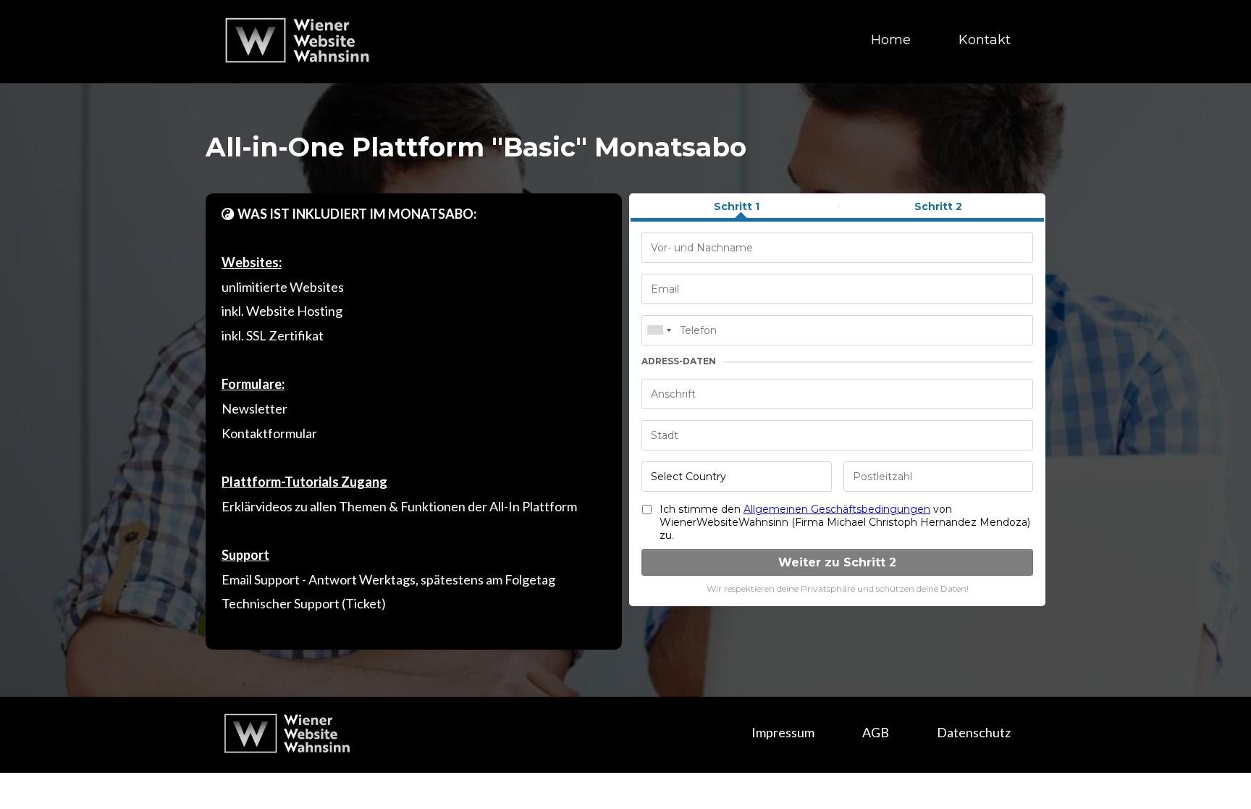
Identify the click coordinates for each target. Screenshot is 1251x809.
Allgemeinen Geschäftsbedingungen (837, 509)
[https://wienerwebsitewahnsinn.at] (299, 39)
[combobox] (658, 330)
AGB (875, 732)
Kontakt (985, 40)
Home (891, 40)
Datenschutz (974, 732)
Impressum (782, 732)
